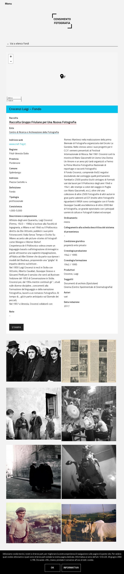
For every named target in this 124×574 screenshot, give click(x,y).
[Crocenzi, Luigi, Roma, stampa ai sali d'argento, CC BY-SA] (89, 413)
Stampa (16, 327)
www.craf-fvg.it (17, 144)
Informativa (71, 568)
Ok (52, 568)
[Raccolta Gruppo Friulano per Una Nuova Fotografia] (61, 76)
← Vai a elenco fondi (18, 43)
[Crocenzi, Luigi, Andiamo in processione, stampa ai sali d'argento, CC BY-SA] (33, 361)
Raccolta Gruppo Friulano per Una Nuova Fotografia (42, 122)
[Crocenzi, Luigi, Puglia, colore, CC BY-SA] (33, 523)
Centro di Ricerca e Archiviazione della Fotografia (34, 132)
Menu (8, 4)
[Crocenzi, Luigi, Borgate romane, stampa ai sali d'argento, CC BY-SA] (33, 413)
